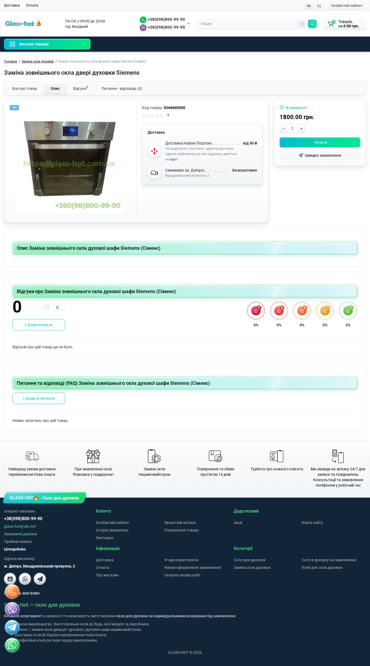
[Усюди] (302, 23)
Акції (238, 522)
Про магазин (107, 575)
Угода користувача (181, 560)
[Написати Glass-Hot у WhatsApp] (12, 645)
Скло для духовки (249, 560)
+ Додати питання (39, 398)
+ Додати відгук (39, 325)
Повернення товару (181, 530)
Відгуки (80, 88)
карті (174, 159)
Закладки (104, 538)
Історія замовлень (112, 530)
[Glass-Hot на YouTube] (10, 579)
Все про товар (24, 88)
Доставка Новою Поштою (188, 143)
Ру (319, 6)
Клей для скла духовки (322, 567)
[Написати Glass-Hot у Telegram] (40, 579)
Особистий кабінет (346, 6)
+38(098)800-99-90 (166, 19)
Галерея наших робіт (182, 575)
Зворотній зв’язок (180, 522)
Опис (55, 88)
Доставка (12, 5)
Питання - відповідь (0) (122, 88)
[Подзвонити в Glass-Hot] (12, 591)
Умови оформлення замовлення (192, 567)
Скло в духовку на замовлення (329, 560)
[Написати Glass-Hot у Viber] (25, 579)
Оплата (32, 5)
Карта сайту (312, 522)
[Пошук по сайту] (312, 23)
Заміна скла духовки (252, 567)
